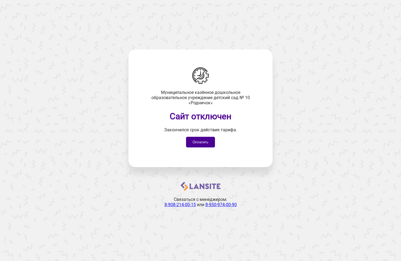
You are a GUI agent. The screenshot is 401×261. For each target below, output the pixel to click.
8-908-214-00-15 (180, 204)
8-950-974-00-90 (221, 204)
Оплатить (200, 142)
